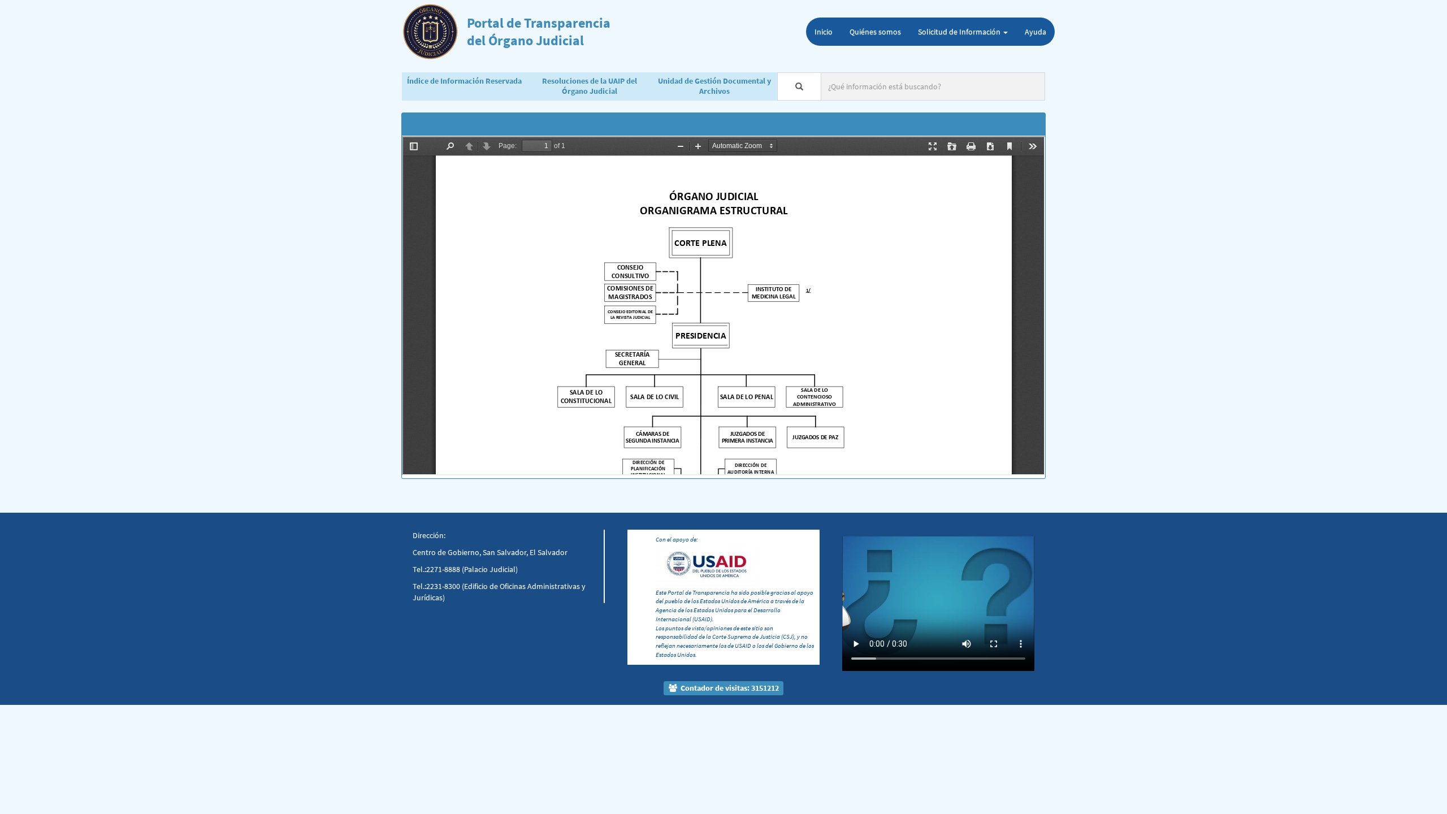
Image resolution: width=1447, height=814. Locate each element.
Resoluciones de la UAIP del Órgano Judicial (589, 86)
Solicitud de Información (960, 32)
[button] (856, 586)
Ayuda (1035, 32)
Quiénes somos (875, 32)
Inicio (824, 32)
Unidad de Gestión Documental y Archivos (714, 86)
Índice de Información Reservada (464, 81)
